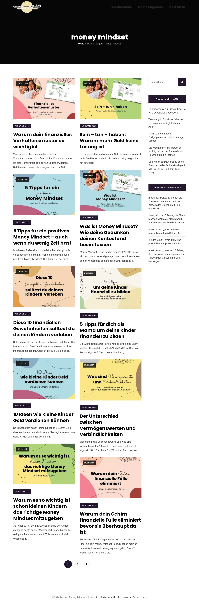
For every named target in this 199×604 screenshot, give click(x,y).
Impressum (124, 597)
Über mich (177, 7)
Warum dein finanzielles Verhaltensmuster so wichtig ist (42, 140)
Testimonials (121, 7)
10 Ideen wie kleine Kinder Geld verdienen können (43, 417)
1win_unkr (154, 215)
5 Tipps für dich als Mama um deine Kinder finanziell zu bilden (108, 330)
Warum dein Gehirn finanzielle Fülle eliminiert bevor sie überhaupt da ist (110, 523)
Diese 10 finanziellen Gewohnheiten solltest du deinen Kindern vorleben (44, 328)
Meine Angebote (150, 7)
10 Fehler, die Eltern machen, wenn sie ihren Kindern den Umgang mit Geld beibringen (166, 219)
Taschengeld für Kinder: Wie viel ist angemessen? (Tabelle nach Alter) (165, 123)
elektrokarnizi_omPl (159, 239)
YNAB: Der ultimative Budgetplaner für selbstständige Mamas (166, 137)
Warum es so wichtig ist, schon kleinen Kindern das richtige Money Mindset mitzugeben (42, 509)
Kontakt (112, 597)
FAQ (103, 597)
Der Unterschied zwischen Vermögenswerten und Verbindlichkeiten (108, 425)
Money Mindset (22, 126)
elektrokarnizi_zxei (158, 250)
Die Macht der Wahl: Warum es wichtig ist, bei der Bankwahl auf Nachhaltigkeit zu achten (165, 151)
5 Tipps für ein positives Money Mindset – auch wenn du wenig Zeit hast (42, 236)
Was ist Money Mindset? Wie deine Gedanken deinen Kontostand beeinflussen (109, 235)
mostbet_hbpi (156, 197)
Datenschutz (140, 597)
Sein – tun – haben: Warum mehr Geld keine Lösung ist (109, 140)
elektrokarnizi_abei (158, 229)
